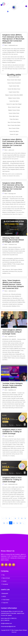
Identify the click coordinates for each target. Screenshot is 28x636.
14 (17, 523)
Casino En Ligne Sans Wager (14, 104)
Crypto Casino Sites (14, 92)
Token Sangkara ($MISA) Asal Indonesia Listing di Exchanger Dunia (12, 332)
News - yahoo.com (9, 150)
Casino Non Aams (14, 101)
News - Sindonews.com (10, 244)
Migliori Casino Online (14, 98)
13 (13, 523)
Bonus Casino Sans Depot (14, 80)
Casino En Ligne (14, 134)
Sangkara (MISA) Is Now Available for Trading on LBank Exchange (12, 432)
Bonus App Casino (14, 116)
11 (7, 523)
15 (20, 523)
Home (8, 19)
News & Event (6, 578)
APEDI (4, 596)
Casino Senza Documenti (14, 83)
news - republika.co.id (10, 336)
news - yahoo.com (9, 436)
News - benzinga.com (10, 193)
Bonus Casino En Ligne (14, 107)
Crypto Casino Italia (14, 86)
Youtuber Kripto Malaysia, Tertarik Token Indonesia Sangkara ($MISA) (12, 385)
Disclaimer (5, 584)
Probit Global (5, 599)
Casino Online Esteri (14, 113)
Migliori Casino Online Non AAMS (14, 95)
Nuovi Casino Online (14, 128)
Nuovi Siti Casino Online (14, 122)
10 (4, 523)
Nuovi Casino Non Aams (14, 125)
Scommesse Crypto (14, 77)
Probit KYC (5, 602)
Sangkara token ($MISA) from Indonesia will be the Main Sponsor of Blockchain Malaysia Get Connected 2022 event (13, 143)
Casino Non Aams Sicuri (14, 89)
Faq (3, 575)
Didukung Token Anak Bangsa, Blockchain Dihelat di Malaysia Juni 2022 (13, 240)
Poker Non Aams (14, 119)
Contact (4, 581)
